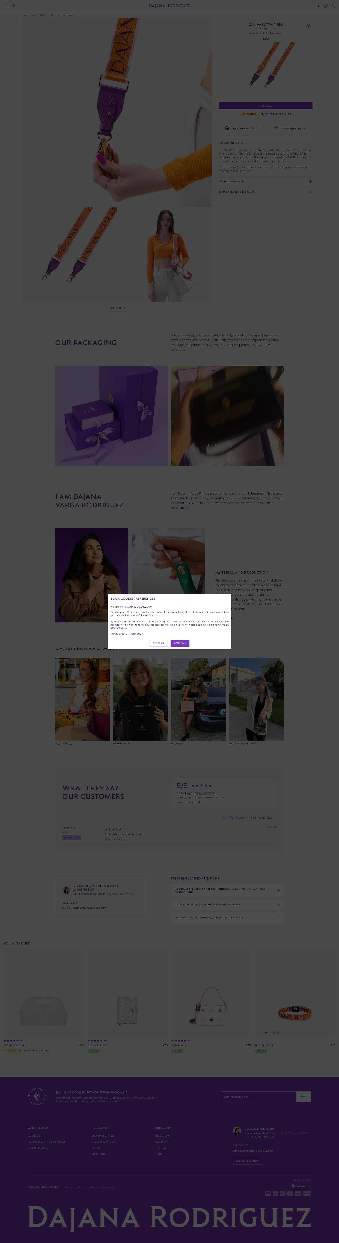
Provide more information (126, 633)
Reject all (158, 643)
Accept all (180, 643)
